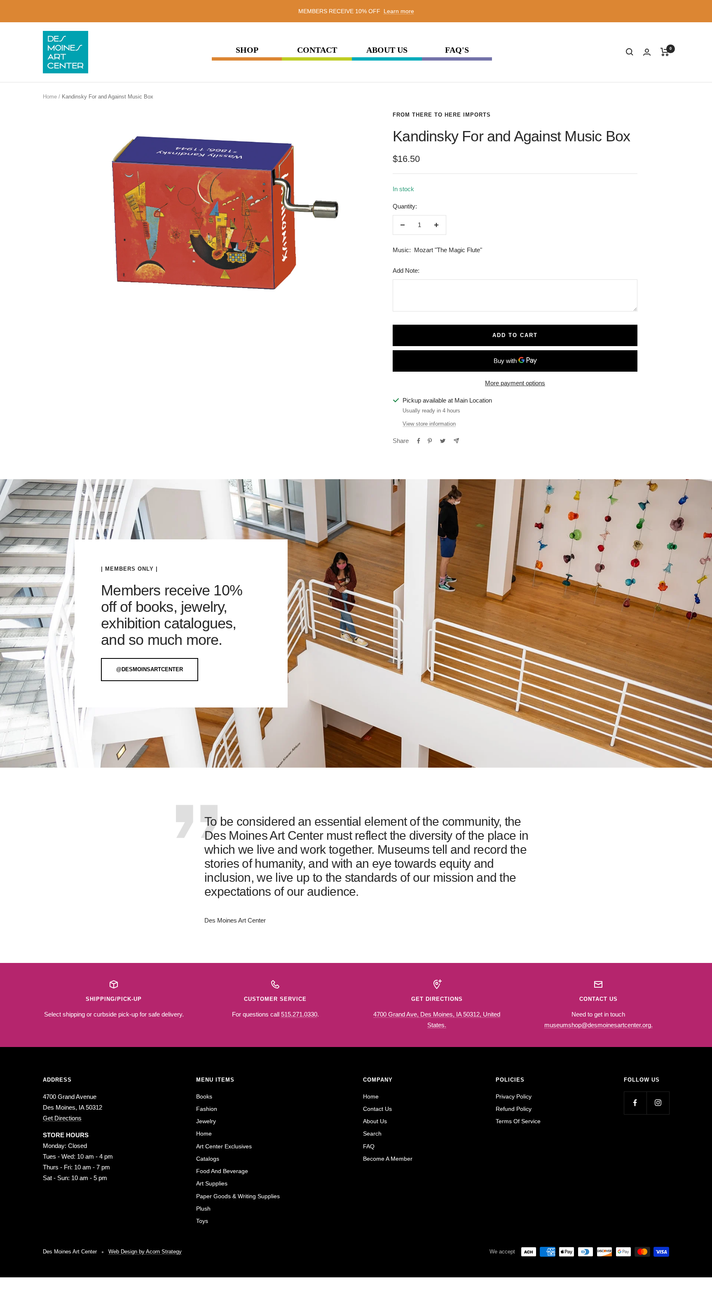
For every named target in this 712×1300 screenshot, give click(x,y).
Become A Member (387, 1158)
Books (204, 1096)
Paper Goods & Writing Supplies (238, 1196)
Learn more (399, 11)
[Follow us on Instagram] (657, 1103)
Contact (317, 50)
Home (50, 97)
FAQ (369, 1146)
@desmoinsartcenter (149, 669)
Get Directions (62, 1118)
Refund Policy (514, 1109)
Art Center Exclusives (224, 1146)
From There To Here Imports (442, 115)
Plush (203, 1208)
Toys (202, 1221)
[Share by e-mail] (456, 440)
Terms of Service (518, 1121)
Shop (247, 50)
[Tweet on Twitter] (442, 441)
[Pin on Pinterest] (430, 441)
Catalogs (207, 1158)
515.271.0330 (299, 1014)
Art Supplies (211, 1183)
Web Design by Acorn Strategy (145, 1251)
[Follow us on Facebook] (635, 1103)
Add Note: (406, 270)
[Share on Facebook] (418, 441)
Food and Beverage (222, 1171)
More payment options (515, 382)
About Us (387, 50)
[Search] (629, 52)
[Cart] (664, 52)
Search (372, 1133)
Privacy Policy (514, 1096)
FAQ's (457, 50)
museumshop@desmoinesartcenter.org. (598, 1024)
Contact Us (377, 1109)
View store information (429, 424)
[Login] (647, 52)
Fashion (206, 1109)
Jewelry (206, 1121)
